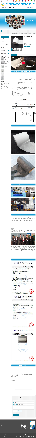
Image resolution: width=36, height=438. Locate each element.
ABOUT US (12, 9)
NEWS (22, 9)
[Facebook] (28, 7)
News (2, 425)
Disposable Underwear (3, 53)
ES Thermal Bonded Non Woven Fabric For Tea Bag (6, 61)
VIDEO (17, 9)
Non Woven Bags (3, 50)
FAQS (25, 9)
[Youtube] (27, 7)
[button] (35, 21)
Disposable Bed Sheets (23, 429)
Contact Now (27, 46)
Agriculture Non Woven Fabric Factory (29, 434)
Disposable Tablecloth (23, 424)
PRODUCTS (7, 9)
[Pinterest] (34, 7)
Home (13, 33)
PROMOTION (3, 12)
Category (16, 33)
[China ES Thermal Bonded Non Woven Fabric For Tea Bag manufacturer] (2, 62)
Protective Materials (19, 33)
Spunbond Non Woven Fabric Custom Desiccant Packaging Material (6, 76)
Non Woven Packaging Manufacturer (18, 435)
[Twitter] (30, 7)
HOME (2, 9)
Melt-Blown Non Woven (24, 33)
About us (2, 421)
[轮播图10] (18, 20)
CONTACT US (31, 9)
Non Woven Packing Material (4, 44)
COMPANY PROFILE (3, 422)
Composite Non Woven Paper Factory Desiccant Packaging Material (6, 65)
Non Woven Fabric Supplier (20, 434)
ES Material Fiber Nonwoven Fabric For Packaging (6, 57)
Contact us (10, 421)
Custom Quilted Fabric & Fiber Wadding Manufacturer (10, 434)
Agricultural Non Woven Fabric (4, 41)
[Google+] (32, 7)
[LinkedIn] (31, 7)
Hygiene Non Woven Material (24, 427)
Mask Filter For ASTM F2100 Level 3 (19, 400)
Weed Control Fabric (3, 47)
